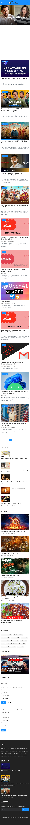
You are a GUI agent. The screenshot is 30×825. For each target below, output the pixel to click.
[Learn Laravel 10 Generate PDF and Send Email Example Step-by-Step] (15, 227)
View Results (10, 702)
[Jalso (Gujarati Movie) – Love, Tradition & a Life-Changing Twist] (15, 195)
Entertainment (6, 634)
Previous (2, 14)
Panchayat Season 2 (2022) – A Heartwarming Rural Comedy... (11, 174)
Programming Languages (8, 646)
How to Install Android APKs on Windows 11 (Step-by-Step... (14, 392)
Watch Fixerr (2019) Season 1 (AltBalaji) (11, 503)
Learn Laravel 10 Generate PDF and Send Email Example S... (14, 238)
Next (27, 14)
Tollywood (5, 640)
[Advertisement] (15, 42)
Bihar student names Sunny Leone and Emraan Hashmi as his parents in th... (15, 19)
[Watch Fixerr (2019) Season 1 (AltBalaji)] (5, 499)
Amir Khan (5, 690)
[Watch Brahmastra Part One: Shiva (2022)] (15, 522)
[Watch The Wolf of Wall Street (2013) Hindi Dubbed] (15, 413)
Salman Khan (6, 698)
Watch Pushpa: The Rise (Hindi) (10, 575)
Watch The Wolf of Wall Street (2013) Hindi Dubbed (13, 424)
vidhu (2, 427)
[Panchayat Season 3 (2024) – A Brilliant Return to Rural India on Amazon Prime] (15, 131)
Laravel (20, 646)
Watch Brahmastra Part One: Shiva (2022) (13, 531)
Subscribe (25, 809)
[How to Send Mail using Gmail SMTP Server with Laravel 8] (15, 352)
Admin (9, 23)
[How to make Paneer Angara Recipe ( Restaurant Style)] (15, 611)
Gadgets (23, 640)
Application (5, 643)
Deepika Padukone (7, 725)
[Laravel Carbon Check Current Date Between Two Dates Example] (15, 320)
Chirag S (2, 460)
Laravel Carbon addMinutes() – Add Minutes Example (13, 270)
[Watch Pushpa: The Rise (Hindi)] (15, 566)
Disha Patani (6, 720)
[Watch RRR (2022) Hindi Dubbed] (15, 544)
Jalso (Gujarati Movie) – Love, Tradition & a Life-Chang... (14, 206)
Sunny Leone (6, 715)
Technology (14, 640)
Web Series (17, 634)
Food (13, 643)
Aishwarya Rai (6, 712)
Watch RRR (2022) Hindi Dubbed (10, 553)
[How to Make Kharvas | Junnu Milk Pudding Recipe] (5, 454)
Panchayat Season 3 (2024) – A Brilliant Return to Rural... (14, 142)
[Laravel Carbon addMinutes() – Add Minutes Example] (15, 259)
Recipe (22, 643)
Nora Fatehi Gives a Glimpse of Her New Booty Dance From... (14, 482)
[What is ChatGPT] (15, 291)
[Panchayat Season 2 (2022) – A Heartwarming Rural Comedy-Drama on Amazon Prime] (15, 163)
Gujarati (24, 637)
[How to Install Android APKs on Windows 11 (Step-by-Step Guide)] (15, 381)
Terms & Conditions (15, 820)
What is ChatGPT (6, 301)
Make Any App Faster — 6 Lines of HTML (14, 79)
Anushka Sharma (7, 723)
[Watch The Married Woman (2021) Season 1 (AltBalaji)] (5, 465)
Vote (3, 702)
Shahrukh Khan (6, 695)
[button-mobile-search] (28, 2)
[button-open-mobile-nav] (1, 2)
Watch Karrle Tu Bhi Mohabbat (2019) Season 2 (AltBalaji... (14, 669)
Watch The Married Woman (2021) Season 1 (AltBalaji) (14, 470)
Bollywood (5, 637)
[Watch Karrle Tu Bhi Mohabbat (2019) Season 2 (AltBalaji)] (15, 664)
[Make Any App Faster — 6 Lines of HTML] (15, 68)
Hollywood (15, 637)
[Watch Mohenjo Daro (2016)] (5, 490)
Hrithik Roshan (6, 692)
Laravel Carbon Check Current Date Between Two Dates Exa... (13, 331)
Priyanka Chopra (6, 717)
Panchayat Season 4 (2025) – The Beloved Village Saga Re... (12, 110)
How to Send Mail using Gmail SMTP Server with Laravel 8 (13, 363)
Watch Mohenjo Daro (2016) (18, 488)
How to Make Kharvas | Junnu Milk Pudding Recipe (14, 458)
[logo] (15, 2)
